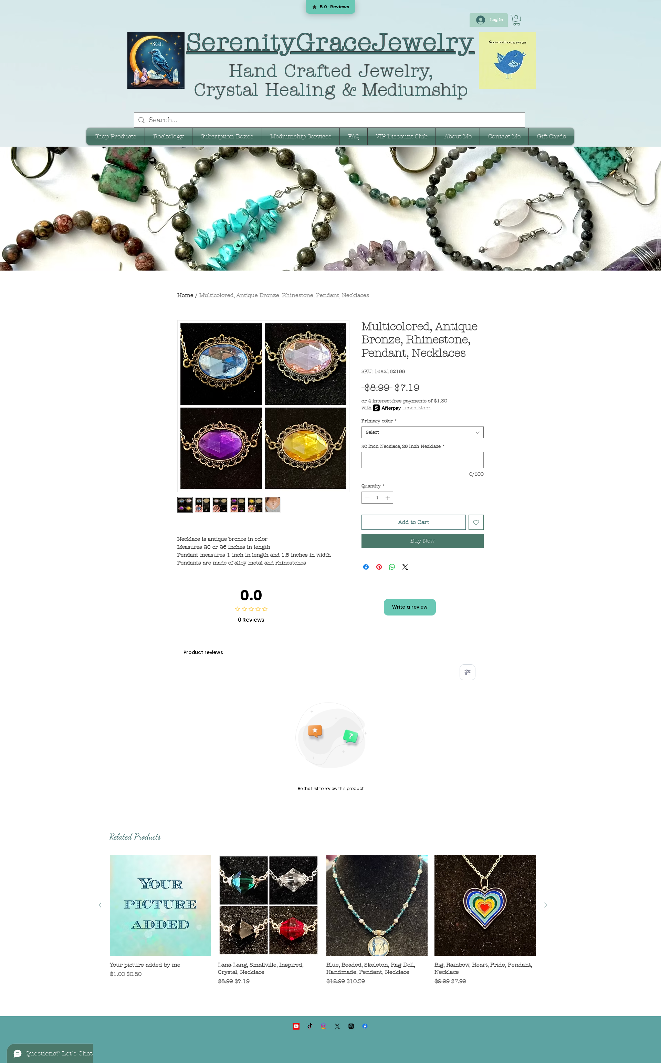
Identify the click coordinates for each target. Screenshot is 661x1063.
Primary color (379, 421)
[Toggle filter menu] (467, 672)
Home (185, 295)
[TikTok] (309, 1026)
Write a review (410, 606)
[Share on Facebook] (366, 567)
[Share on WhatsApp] (392, 567)
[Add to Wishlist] (476, 522)
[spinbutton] (377, 498)
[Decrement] (367, 498)
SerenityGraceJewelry (331, 42)
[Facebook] (364, 1026)
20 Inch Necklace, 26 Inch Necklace (403, 446)
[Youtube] (296, 1026)
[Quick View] (160, 905)
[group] (323, 923)
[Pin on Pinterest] (379, 567)
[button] (516, 20)
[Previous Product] (100, 905)
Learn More (416, 408)
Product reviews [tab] (203, 652)
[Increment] (388, 498)
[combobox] (422, 432)
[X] (337, 1026)
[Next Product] (546, 905)
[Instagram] (323, 1026)
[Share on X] (405, 567)
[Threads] (351, 1026)
